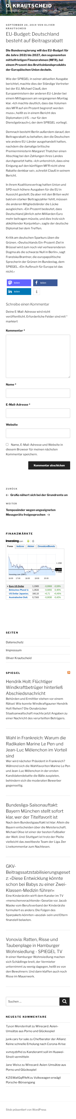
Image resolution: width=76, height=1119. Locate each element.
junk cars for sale (17, 1039)
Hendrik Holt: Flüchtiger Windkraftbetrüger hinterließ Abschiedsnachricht (34, 687)
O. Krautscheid (29, 6)
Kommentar (15, 330)
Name (11, 384)
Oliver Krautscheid (19, 658)
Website (12, 424)
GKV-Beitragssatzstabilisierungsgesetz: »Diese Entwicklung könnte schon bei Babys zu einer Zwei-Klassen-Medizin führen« (38, 878)
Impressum (14, 650)
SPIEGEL (13, 672)
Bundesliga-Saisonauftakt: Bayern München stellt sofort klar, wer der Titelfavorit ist (34, 811)
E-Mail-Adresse (18, 404)
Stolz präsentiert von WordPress (26, 1109)
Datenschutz (14, 642)
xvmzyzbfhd (14, 1052)
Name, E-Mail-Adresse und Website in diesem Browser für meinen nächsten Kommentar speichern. (34, 449)
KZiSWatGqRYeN (17, 1077)
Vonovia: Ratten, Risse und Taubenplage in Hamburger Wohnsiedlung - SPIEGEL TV (34, 945)
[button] (19, 282)
